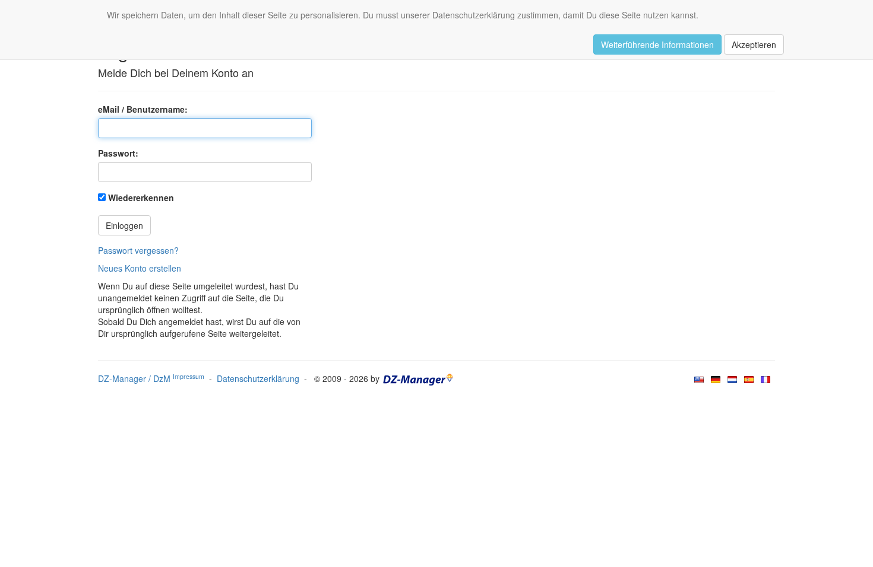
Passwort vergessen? (138, 250)
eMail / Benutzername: (143, 109)
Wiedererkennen (141, 197)
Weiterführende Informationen (657, 44)
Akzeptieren (754, 44)
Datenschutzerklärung (258, 378)
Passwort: (118, 153)
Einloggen (124, 225)
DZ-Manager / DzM (151, 378)
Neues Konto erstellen (139, 268)
